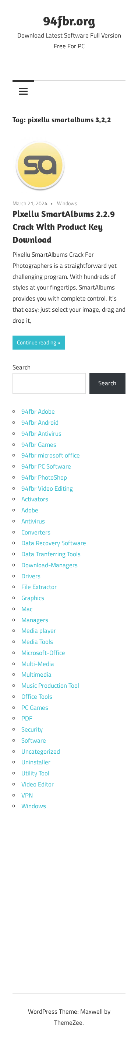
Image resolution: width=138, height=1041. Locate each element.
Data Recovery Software (53, 543)
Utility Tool (35, 773)
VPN (27, 795)
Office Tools (36, 696)
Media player (38, 630)
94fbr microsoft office (50, 455)
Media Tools (37, 641)
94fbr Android (40, 422)
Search (22, 367)
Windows (67, 203)
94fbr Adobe (38, 411)
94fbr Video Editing (47, 488)
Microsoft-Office (43, 653)
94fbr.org (69, 20)
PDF (26, 718)
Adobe (29, 510)
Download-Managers (49, 565)
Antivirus (33, 521)
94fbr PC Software (46, 466)
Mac (26, 609)
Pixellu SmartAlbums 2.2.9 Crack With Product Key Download (64, 226)
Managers (34, 620)
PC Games (34, 707)
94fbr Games (38, 444)
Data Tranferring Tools (51, 554)
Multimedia (36, 674)
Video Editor (37, 784)
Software (33, 740)
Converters (35, 532)
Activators (34, 499)
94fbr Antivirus (41, 433)
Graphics (32, 598)
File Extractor (39, 587)
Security (32, 729)
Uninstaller (35, 762)
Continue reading (36, 342)
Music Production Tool (50, 685)
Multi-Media (37, 664)
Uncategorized (40, 751)
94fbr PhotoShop (44, 477)
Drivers (30, 576)
